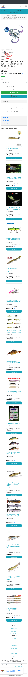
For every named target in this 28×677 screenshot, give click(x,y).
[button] (22, 2)
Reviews (5, 123)
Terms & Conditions (19, 666)
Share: (3, 68)
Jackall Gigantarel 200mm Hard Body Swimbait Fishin (13, 178)
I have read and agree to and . (14, 667)
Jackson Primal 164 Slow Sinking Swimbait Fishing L (13, 239)
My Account (14, 628)
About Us (14, 638)
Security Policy (14, 653)
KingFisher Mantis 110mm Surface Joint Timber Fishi (13, 422)
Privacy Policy (14, 648)
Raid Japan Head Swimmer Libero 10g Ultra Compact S (13, 301)
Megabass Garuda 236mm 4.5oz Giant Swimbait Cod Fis (13, 546)
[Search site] (20, 6)
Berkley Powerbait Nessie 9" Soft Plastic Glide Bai (14, 147)
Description (5, 117)
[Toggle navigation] (3, 2)
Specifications (6, 120)
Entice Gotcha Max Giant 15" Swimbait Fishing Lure (13, 453)
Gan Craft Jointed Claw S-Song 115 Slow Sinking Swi (13, 208)
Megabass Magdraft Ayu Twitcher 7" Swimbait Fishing (13, 484)
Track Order (14, 631)
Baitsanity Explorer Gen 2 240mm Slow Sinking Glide (13, 515)
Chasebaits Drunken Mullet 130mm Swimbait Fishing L (13, 331)
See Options (14, 158)
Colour (2, 79)
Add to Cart (14, 92)
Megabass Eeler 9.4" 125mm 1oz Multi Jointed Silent (13, 270)
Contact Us (14, 641)
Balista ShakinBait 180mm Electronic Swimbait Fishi (13, 361)
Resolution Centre (14, 633)
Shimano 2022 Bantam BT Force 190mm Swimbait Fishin (13, 578)
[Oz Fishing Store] (3, 6)
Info (22, 73)
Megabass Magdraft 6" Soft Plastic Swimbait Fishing (13, 392)
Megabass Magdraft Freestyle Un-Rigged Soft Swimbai (13, 610)
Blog (14, 656)
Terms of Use (14, 645)
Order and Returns (14, 650)
